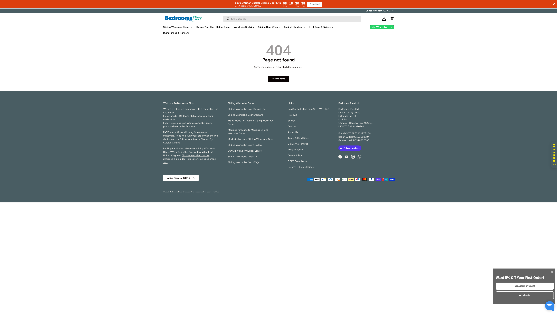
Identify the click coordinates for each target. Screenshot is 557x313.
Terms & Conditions (298, 138)
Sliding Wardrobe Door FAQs (243, 162)
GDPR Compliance (298, 161)
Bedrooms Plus (176, 192)
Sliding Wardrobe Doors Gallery (245, 144)
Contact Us (294, 126)
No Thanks (524, 295)
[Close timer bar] (554, 4)
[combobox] (292, 19)
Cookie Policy (295, 155)
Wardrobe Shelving (244, 27)
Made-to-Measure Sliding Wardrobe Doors (251, 139)
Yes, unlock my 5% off (525, 286)
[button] (392, 19)
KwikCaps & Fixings (320, 27)
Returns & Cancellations (301, 166)
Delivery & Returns (298, 143)
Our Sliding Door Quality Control (245, 150)
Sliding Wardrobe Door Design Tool (247, 109)
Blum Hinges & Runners (176, 32)
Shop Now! (315, 4)
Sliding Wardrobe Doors (176, 27)
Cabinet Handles (293, 27)
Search (291, 120)
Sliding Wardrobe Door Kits (242, 156)
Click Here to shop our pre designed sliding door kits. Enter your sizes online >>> (189, 159)
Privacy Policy (295, 149)
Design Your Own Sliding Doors (213, 27)
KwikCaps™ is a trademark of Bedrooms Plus (201, 192)
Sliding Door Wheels (269, 27)
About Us (293, 132)
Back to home (278, 78)
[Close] (551, 272)
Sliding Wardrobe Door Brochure (245, 114)
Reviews (292, 114)
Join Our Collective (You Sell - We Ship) (308, 109)
